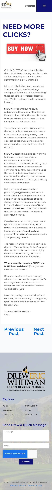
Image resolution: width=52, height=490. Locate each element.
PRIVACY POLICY (18, 485)
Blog (28, 410)
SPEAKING (8, 410)
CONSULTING (31, 406)
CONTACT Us (31, 414)
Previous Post (13, 331)
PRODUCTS (8, 414)
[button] (44, 6)
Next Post (38, 331)
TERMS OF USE (35, 485)
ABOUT (6, 406)
